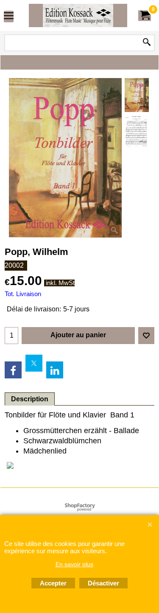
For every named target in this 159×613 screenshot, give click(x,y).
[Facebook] (13, 369)
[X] (33, 363)
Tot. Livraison (23, 294)
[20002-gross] (136, 131)
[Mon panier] (144, 15)
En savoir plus (74, 564)
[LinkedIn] (54, 369)
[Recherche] (147, 43)
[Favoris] (146, 335)
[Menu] (9, 16)
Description (29, 399)
